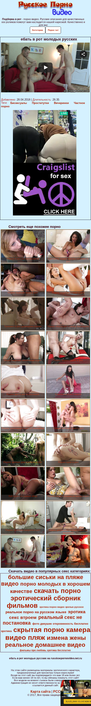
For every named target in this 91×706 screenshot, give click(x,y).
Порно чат (53, 30)
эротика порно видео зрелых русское (61, 607)
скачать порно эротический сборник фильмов (44, 598)
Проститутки (40, 103)
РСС (57, 691)
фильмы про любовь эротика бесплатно (45, 650)
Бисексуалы (18, 103)
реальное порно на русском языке (36, 612)
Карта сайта (40, 691)
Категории (37, 30)
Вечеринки (61, 103)
